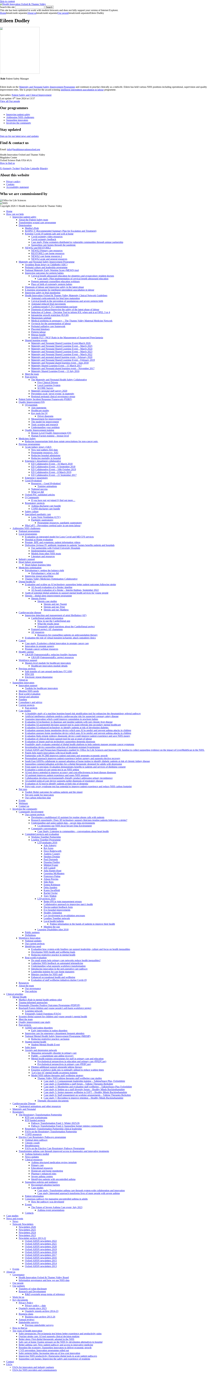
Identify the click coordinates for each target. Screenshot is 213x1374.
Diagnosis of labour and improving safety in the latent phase (54, 287)
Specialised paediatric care (38, 514)
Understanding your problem (45, 427)
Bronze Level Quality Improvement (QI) (51, 433)
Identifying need (33, 946)
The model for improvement (45, 421)
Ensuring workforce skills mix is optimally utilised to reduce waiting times (67, 1069)
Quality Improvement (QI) (32, 402)
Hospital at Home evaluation (39, 539)
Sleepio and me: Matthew (56, 609)
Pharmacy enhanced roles (43, 1173)
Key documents (20, 1300)
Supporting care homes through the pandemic (53, 245)
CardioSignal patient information (47, 618)
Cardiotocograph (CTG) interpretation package (54, 306)
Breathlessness (32, 1145)
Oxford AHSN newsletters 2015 (41, 1260)
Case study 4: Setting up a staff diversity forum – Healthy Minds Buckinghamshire (84, 1089)
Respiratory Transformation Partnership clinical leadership (53, 1128)
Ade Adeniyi (50, 845)
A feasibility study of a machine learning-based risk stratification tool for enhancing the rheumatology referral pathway (83, 713)
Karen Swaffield (52, 890)
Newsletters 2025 (27, 1229)
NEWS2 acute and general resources (49, 259)
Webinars (23, 803)
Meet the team (32, 374)
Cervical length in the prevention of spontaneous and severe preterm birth (67, 301)
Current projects (26, 705)
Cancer (22, 640)
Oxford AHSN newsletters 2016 (41, 1257)
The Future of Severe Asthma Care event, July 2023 (56, 1207)
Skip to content (7, 1)
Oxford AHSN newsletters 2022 (41, 1241)
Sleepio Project (38, 598)
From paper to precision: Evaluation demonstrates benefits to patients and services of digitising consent (75, 766)
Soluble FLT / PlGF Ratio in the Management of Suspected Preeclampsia (67, 337)
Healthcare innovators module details (49, 665)
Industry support (27, 559)
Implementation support (42, 550)
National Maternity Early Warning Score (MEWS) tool (52, 270)
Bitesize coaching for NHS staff (47, 974)
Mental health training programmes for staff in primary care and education (67, 1058)
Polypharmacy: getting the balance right (44, 570)
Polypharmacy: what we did (45, 573)
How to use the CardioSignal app (53, 621)
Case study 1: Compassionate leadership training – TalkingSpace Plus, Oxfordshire (84, 1081)
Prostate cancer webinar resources (41, 649)
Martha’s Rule (32, 228)
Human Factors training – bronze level (50, 435)
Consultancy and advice (30, 702)
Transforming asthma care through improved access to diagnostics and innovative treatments (64, 1151)
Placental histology (40, 329)
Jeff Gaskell (49, 867)
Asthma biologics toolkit (37, 1154)
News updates (32, 1156)
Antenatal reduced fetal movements (48, 304)
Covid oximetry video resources (47, 236)
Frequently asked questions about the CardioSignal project (66, 626)
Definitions (30, 935)
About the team (26, 985)
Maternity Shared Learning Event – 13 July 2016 (55, 371)
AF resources (37, 632)
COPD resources (33, 1134)
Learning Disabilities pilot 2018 (52, 929)
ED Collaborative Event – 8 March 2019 (51, 472)
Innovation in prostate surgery (39, 646)
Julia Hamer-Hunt (52, 870)
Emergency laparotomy (36, 477)
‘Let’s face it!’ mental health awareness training (54, 1072)
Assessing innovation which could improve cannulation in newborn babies (61, 719)
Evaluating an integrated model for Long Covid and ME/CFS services (59, 536)
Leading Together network (57, 918)
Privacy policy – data (35, 1305)
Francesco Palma (52, 876)
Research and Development (32, 1291)
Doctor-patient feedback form (58, 907)
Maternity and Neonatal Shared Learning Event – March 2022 (61, 354)
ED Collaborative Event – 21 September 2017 (54, 475)
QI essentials (31, 405)
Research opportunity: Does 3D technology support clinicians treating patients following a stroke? (79, 820)
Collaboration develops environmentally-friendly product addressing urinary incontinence (69, 778)
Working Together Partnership (46, 837)
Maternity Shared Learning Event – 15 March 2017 (56, 365)
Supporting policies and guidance (41, 1182)
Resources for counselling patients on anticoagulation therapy (67, 635)
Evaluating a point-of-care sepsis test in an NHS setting (52, 769)
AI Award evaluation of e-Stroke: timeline (51, 587)
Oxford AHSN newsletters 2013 (41, 1266)
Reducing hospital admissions (45, 455)
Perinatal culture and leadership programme (46, 267)
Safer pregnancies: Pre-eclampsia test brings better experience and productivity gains (60, 1333)
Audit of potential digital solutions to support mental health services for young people (66, 593)
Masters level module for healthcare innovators (48, 663)
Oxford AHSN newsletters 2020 (41, 1246)
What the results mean (48, 623)
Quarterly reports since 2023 (33, 1308)
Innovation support (28, 685)
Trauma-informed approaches (33, 1002)
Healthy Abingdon (53, 912)
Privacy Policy (26, 1302)
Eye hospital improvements (57, 910)
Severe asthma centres (42, 1176)
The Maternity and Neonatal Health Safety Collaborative (59, 379)
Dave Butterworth (52, 851)
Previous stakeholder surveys (39, 1325)
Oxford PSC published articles (40, 494)
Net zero (23, 789)
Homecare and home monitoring (47, 1170)
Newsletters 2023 (27, 1235)
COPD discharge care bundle (45, 508)
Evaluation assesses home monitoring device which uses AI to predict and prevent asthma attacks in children (78, 730)
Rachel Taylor (51, 893)
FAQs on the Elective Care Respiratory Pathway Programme (55, 1148)
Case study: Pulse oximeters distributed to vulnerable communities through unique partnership (77, 242)
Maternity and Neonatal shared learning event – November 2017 (62, 368)
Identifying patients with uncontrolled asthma (53, 1179)
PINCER (29, 674)
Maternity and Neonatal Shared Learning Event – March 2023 (61, 351)
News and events (14, 1218)
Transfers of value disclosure (33, 1288)
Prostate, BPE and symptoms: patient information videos (52, 542)
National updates (33, 940)
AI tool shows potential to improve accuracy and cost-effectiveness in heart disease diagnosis (70, 772)
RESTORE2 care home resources (47, 253)
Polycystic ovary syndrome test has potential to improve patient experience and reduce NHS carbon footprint (78, 786)
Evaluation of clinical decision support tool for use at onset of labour (58, 738)
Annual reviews (26, 1319)
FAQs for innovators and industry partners (33, 1367)
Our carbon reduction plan (38, 797)
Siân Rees (48, 882)
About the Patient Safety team (33, 219)
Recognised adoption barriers (45, 1185)
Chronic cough (32, 1142)
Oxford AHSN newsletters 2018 (41, 1252)
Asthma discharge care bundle (46, 506)
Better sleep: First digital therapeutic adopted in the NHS (46, 1339)
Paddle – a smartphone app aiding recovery (52, 1055)
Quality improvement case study (34, 1022)
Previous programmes (29, 444)
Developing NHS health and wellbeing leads (53, 952)
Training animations (47, 486)
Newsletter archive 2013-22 (32, 1238)
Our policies (31, 991)
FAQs (9, 1364)
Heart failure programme (31, 562)
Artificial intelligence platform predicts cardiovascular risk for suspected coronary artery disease (72, 716)
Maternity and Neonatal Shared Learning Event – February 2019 (63, 360)
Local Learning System (48, 385)
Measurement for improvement (46, 419)
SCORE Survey (45, 388)
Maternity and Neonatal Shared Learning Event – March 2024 (61, 348)
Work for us (18, 1297)
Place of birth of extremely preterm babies (51, 284)
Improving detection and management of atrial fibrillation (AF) (55, 615)
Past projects (31, 376)
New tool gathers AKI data (44, 449)
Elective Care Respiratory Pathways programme (42, 1137)
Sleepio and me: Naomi (55, 604)
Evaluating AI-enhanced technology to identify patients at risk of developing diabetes (67, 727)
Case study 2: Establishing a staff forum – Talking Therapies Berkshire (78, 1084)
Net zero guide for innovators (39, 795)
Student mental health (35, 1041)
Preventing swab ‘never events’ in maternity (52, 393)
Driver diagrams (45, 416)
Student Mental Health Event (45, 1044)
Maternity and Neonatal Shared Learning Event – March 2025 (61, 346)
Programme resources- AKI (44, 452)
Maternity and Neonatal (24, 1109)
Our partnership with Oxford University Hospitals (55, 548)
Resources (24, 983)
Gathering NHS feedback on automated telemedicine (57, 963)
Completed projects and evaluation (42, 834)
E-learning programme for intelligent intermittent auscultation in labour (59, 290)
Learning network (34, 1011)
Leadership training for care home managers (52, 971)
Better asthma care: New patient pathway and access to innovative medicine (56, 1344)
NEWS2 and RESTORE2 (38, 247)
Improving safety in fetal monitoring (42, 292)
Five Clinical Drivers (47, 382)
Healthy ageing (26, 651)
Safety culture (32, 511)
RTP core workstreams (36, 1117)
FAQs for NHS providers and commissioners (34, 1370)
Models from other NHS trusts (46, 553)
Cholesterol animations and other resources (40, 1106)
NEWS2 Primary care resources (47, 250)
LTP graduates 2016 (47, 842)
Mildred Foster (51, 865)
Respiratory (18, 1112)
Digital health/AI (27, 581)
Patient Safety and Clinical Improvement (31, 95)
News (15, 1221)
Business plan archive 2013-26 (40, 1316)
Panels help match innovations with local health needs (51, 752)
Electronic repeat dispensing (39, 677)
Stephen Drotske (52, 856)
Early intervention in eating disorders (49, 1030)
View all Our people (10, 101)
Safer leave (30, 1047)
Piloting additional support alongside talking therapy (56, 1067)
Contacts (29, 1213)
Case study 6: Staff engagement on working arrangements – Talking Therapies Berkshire (87, 1095)
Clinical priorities (14, 994)
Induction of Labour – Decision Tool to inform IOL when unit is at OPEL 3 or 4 (70, 312)
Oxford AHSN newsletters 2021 (41, 1243)
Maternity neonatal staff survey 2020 (49, 391)
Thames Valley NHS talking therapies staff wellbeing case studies (69, 1078)
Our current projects (35, 814)
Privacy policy (13, 181)
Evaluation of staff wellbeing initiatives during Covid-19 (59, 980)
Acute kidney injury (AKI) (38, 447)
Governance (18, 1274)
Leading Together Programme (46, 839)
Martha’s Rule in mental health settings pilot (40, 999)
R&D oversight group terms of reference (45, 1294)
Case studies (25, 710)
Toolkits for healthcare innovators (41, 688)
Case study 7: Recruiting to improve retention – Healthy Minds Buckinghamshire (83, 1098)
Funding (23, 699)
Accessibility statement (17, 187)
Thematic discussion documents (53, 1100)
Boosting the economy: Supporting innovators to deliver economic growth (55, 1347)
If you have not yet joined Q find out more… (53, 500)
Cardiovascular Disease (24, 1103)
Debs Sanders (50, 887)
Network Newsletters (22, 1224)
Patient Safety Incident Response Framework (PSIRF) (45, 399)
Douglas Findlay (52, 862)
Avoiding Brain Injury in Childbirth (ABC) (46, 264)
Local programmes (28, 534)
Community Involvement (31, 811)
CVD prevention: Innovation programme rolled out (44, 1350)
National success (39, 489)
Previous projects (27, 668)
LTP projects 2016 (46, 898)
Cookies (10, 184)
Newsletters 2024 (27, 1232)
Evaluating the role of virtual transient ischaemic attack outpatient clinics (60, 637)
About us (31, 13)
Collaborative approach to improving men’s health (68, 904)
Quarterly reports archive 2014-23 (41, 1311)
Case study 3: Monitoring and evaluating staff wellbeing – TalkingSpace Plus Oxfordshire (88, 1086)
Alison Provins (51, 879)
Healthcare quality (40, 410)
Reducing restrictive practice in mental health (53, 954)
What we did (37, 492)
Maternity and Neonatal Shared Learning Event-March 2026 (61, 343)
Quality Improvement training (39, 430)
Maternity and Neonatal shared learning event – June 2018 (60, 362)
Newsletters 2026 (27, 1227)
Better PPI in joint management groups (63, 901)
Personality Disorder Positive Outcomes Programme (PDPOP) (49, 1005)
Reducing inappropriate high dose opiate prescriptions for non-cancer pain (61, 441)
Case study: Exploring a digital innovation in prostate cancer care (57, 643)
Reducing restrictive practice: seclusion (50, 1039)
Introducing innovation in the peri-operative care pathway (59, 968)
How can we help (15, 214)
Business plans (26, 1314)
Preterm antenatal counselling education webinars (55, 281)
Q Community (32, 497)
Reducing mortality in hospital (46, 458)
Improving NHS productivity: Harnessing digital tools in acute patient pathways (58, 1356)
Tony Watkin (50, 896)
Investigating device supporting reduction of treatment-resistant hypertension (62, 747)
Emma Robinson (52, 884)
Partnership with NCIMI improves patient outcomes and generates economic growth (66, 755)
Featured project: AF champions (47, 629)
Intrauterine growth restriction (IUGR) (50, 315)
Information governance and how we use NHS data (44, 1280)
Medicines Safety (27, 438)
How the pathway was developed (47, 1201)
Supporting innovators (17, 120)
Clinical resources (33, 1159)
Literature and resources (43, 556)
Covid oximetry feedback (43, 239)
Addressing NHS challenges (20, 117)
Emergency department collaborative (43, 461)
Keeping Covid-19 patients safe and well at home (49, 233)
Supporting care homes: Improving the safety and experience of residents (54, 1358)
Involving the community (18, 123)
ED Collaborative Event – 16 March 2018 (52, 463)
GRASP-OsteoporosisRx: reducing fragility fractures (51, 654)
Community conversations (44, 828)
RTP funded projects (35, 1120)
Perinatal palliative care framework (48, 326)
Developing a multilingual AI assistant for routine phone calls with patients (67, 817)
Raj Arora (48, 848)
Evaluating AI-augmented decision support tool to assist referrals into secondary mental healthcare (73, 724)
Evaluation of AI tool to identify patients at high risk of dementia (56, 783)
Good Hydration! (33, 480)
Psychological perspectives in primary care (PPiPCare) (64, 1064)
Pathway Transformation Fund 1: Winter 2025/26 (55, 1123)
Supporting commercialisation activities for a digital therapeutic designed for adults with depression (73, 764)
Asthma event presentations (50, 1210)
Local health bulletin (54, 921)
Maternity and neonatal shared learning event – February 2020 (61, 357)
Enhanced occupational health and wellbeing (53, 977)
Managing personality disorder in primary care (54, 1053)
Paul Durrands (51, 859)
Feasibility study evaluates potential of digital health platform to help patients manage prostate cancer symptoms (79, 744)
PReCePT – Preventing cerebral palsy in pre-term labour (52, 525)
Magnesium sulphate (41, 318)
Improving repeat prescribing (39, 576)
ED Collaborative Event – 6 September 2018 (53, 466)
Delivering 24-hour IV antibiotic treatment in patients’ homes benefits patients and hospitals (69, 545)
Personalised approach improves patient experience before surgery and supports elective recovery (72, 758)
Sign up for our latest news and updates (19, 136)
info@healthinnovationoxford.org (23, 149)
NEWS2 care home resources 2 (46, 256)
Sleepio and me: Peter (54, 607)
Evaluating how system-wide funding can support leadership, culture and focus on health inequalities (80, 949)
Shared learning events (36, 340)
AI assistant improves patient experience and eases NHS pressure (57, 775)
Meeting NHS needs (29, 691)
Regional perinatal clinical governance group (53, 396)
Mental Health (19, 997)
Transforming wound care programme (37, 222)
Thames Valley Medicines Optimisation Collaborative (51, 579)
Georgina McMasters (54, 873)
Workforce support (28, 660)
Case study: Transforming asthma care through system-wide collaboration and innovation (81, 1190)
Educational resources (42, 1168)
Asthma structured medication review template (54, 1162)
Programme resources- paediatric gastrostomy (59, 522)
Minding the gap (52, 926)
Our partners (18, 1286)
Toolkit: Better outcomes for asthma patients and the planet (53, 792)
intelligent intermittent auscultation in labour (82, 89)
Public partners (32, 932)
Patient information (34, 1196)
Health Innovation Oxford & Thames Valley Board (44, 1277)
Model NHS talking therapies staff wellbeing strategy (57, 1075)
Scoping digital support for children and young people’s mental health (53, 1016)
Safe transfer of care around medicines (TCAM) (48, 671)
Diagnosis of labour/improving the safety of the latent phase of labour (65, 309)
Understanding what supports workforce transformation (58, 966)
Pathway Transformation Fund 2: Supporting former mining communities (67, 1126)
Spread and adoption (29, 696)
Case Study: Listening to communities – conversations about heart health (73, 831)
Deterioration (25, 225)
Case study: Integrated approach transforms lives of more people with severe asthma (78, 1193)
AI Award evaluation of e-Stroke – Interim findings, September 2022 (65, 590)
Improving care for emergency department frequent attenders (54, 1033)
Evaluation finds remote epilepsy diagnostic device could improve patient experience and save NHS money (77, 736)
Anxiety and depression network (41, 1050)
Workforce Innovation (29, 938)
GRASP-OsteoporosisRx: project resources (52, 657)
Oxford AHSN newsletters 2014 (41, 1263)
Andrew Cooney (52, 853)
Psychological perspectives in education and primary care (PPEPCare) (71, 1061)
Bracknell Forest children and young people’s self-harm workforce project (55, 1008)
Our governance (33, 988)
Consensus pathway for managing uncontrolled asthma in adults (56, 1199)
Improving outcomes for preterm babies (44, 273)
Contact (10, 1361)
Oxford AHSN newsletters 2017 (41, 1255)
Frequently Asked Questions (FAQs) (43, 1013)
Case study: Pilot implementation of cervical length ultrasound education (72, 278)
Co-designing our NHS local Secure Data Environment (64, 825)
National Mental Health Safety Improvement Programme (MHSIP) (57, 1036)
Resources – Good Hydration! (46, 483)
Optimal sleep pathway (36, 1140)
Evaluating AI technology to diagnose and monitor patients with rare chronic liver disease (69, 722)
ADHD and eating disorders (39, 1027)
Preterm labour (38, 332)
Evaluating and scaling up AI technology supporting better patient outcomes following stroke (70, 584)
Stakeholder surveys (29, 1322)
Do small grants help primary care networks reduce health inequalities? (66, 960)
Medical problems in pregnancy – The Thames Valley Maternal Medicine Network (71, 320)
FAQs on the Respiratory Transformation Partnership (51, 1131)
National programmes (29, 531)
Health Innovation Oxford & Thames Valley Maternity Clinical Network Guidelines (66, 295)
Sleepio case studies (47, 601)
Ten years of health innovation (27, 1330)
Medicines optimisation (30, 567)
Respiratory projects (35, 503)
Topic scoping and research (44, 424)
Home (3, 13)
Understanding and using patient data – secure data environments (63, 823)
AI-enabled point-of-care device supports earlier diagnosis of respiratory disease (64, 781)
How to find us (7, 163)
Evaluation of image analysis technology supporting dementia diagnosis (60, 741)
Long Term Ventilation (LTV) (46, 517)
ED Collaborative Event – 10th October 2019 (53, 469)
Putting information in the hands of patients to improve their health (82, 924)
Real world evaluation (29, 694)
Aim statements (38, 407)
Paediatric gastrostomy (42, 520)
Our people (63, 13)
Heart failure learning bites (38, 564)
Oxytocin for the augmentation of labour (51, 323)
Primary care (37, 1165)
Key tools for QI (39, 413)
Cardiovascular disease (30, 612)
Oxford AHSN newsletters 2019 (41, 1249)
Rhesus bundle (38, 334)
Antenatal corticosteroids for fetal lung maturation (55, 298)
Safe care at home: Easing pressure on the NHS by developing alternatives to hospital (60, 1342)
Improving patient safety (18, 114)
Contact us (24, 806)
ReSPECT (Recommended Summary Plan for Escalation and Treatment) (60, 231)
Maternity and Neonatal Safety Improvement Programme (47, 87)
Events (22, 800)
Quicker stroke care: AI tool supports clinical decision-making (49, 1336)
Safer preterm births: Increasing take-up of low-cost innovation (49, 1353)
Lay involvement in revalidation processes (64, 915)
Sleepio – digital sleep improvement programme (48, 595)
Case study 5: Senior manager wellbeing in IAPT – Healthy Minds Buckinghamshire (85, 1092)
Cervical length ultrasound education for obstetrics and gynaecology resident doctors (72, 275)
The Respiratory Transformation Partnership (40, 1114)
